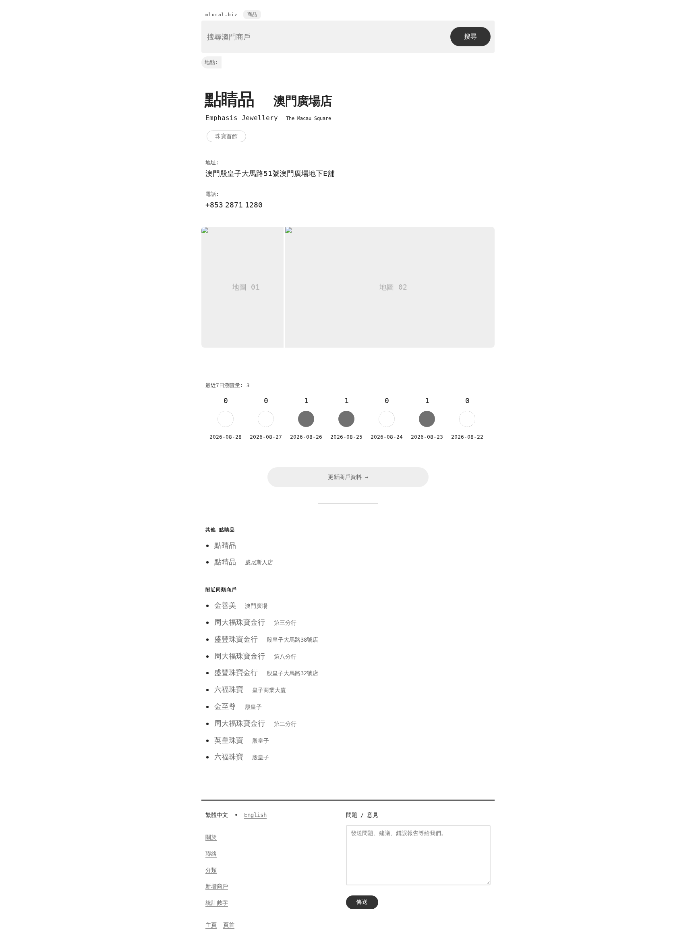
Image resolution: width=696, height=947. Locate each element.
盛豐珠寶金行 (266, 639)
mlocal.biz (221, 14)
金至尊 (238, 706)
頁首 (228, 925)
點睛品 (225, 545)
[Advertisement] (413, 580)
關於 (211, 837)
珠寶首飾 (226, 136)
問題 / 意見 (362, 815)
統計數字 (216, 902)
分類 (211, 870)
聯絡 (211, 853)
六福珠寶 (250, 689)
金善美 (240, 605)
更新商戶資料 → (348, 477)
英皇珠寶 (241, 740)
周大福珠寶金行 (255, 622)
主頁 (211, 925)
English (255, 815)
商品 (252, 14)
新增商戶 (216, 886)
